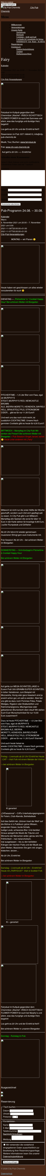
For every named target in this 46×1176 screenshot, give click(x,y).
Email (4, 195)
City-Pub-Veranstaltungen (11, 79)
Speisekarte (21, 32)
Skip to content (7, 2)
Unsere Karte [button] (16, 30)
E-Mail (6, 1127)
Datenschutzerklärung (25, 49)
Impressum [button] (16, 46)
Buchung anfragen (11, 1162)
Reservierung (16, 44)
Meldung (7, 1139)
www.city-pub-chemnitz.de (18, 147)
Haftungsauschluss (23, 54)
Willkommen (16, 24)
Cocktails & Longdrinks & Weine (29, 39)
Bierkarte (20, 35)
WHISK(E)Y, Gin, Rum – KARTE (30, 41)
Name (4, 190)
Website (4, 199)
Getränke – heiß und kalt (26, 37)
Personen (7, 1116)
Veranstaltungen (18, 27)
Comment (5, 169)
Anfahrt (19, 51)
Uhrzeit (6, 1113)
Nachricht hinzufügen (12, 1134)
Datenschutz (6, 1173)
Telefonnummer (10, 1130)
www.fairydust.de (28, 142)
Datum (6, 1110)
